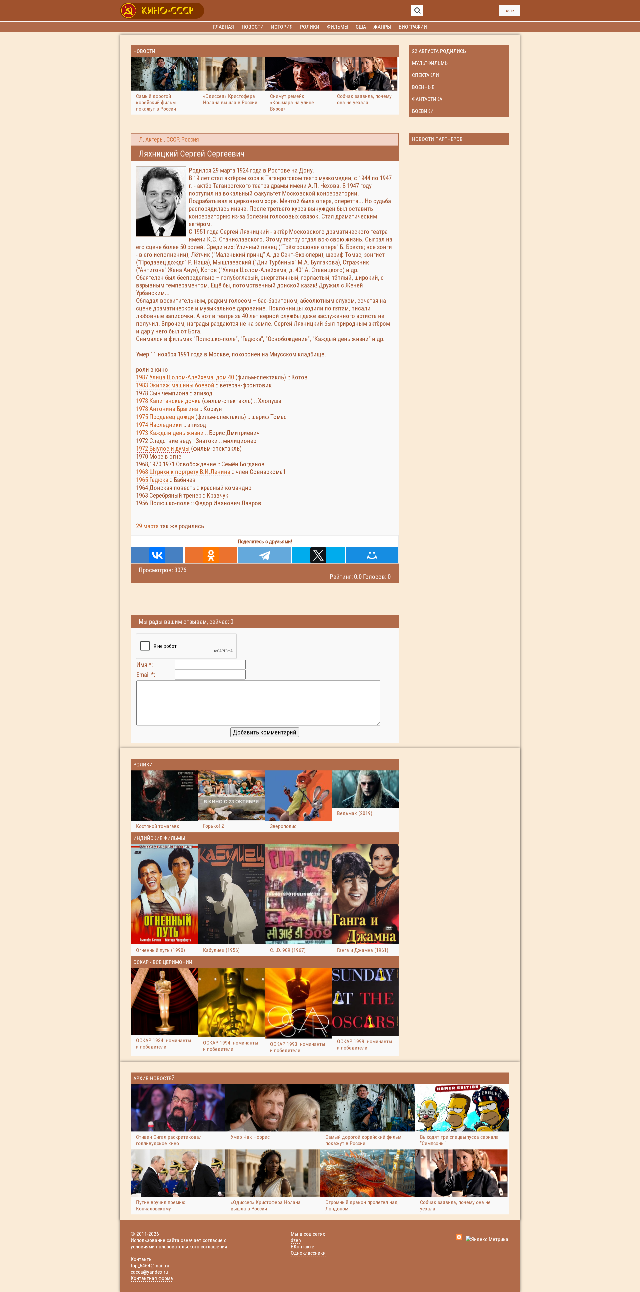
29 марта (147, 526)
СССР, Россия (182, 139)
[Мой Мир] (372, 555)
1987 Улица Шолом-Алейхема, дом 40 (185, 377)
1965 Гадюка (152, 480)
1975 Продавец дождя (165, 417)
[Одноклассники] (211, 555)
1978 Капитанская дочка (168, 401)
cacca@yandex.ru (149, 1272)
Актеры (154, 139)
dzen (296, 1240)
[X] (318, 555)
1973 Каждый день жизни (170, 433)
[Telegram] (264, 555)
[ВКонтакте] (157, 555)
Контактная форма (152, 1278)
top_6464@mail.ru (150, 1265)
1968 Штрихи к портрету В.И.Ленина (183, 472)
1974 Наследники (159, 425)
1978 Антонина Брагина (167, 409)
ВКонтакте (302, 1246)
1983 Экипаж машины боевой (175, 385)
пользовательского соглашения (191, 1246)
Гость (509, 10)
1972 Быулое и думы (163, 448)
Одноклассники (308, 1253)
